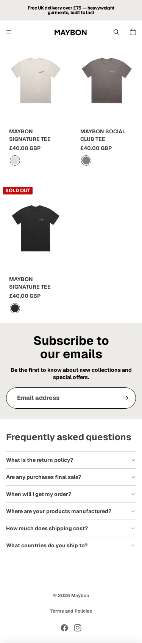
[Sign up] (125, 398)
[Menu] (8, 32)
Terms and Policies (71, 611)
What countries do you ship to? (46, 545)
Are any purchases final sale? (43, 477)
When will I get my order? (38, 494)
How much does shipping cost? (47, 528)
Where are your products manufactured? (58, 511)
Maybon (80, 595)
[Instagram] (77, 627)
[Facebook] (64, 627)
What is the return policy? (39, 460)
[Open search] (116, 32)
